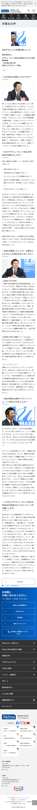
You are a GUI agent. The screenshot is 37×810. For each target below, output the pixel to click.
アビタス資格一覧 (11, 797)
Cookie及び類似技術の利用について (15, 801)
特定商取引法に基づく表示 (18, 803)
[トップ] (3, 585)
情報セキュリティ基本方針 (19, 799)
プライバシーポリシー (24, 797)
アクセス (6, 769)
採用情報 (29, 801)
